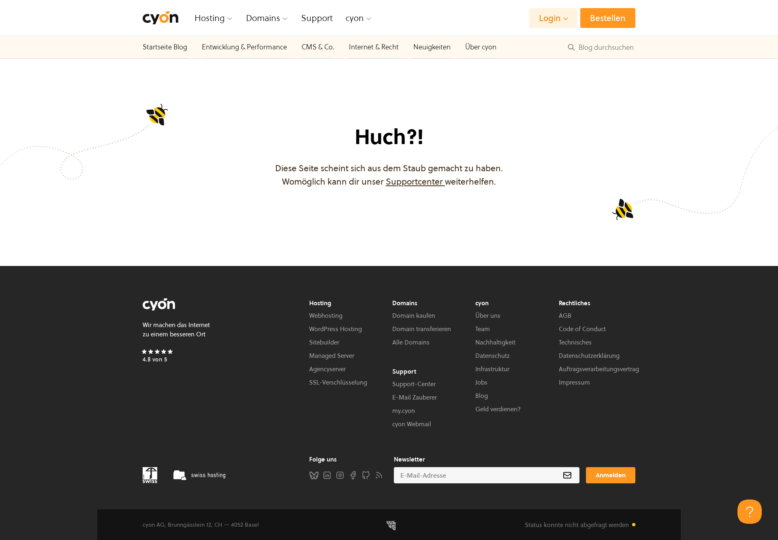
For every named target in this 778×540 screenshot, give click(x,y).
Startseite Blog (165, 47)
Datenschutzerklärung (589, 355)
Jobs (481, 382)
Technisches (575, 342)
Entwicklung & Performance (244, 47)
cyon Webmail (411, 424)
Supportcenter (415, 181)
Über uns (487, 315)
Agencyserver (327, 369)
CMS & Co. (317, 47)
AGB (565, 315)
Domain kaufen (413, 315)
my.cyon (403, 410)
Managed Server (331, 355)
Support (317, 18)
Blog (481, 395)
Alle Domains (411, 342)
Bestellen (608, 18)
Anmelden (611, 475)
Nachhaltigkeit (495, 342)
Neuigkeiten (432, 47)
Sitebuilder (324, 342)
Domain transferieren (421, 329)
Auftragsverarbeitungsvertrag (599, 369)
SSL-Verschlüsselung (338, 382)
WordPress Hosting (335, 329)
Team (482, 329)
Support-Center (414, 384)
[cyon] (160, 18)
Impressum (574, 382)
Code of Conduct (582, 329)
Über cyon (480, 47)
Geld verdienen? (498, 409)
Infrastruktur (492, 369)
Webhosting (325, 315)
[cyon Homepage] (223, 304)
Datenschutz (492, 355)
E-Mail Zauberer (414, 397)
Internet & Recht (374, 47)
